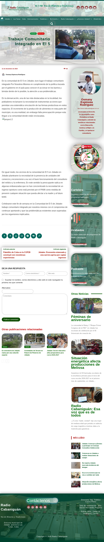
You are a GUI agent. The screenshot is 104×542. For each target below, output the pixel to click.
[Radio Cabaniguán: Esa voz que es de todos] (86, 395)
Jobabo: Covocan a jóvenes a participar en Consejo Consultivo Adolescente (92, 446)
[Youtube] (94, 7)
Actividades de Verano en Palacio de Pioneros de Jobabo (33, 353)
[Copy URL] (39, 235)
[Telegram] (86, 7)
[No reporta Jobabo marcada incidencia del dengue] (76, 465)
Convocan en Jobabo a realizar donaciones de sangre (90, 455)
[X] (90, 7)
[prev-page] (3, 361)
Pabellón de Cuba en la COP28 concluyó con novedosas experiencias (16, 255)
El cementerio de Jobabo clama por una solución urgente (11, 353)
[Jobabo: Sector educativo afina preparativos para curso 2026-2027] (57, 341)
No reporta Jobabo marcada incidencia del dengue (90, 465)
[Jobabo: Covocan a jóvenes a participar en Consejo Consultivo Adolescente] (76, 446)
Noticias (41, 33)
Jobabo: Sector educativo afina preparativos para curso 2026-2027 (56, 353)
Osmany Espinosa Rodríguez (15, 74)
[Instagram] (82, 7)
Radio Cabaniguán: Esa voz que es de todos (85, 410)
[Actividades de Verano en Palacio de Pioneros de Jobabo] (34, 341)
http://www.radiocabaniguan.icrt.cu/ (86, 108)
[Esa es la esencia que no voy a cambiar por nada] (76, 475)
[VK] (33, 235)
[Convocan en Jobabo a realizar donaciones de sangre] (76, 455)
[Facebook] (78, 7)
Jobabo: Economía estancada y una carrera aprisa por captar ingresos (52, 255)
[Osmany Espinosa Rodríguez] (3, 74)
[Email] (21, 235)
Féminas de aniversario (81, 318)
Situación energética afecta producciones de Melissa (86, 363)
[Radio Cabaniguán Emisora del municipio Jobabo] (19, 8)
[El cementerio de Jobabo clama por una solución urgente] (12, 341)
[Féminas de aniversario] (86, 306)
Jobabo (33, 33)
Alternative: (6, 288)
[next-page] (7, 361)
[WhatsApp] (16, 235)
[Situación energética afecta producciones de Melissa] (86, 347)
